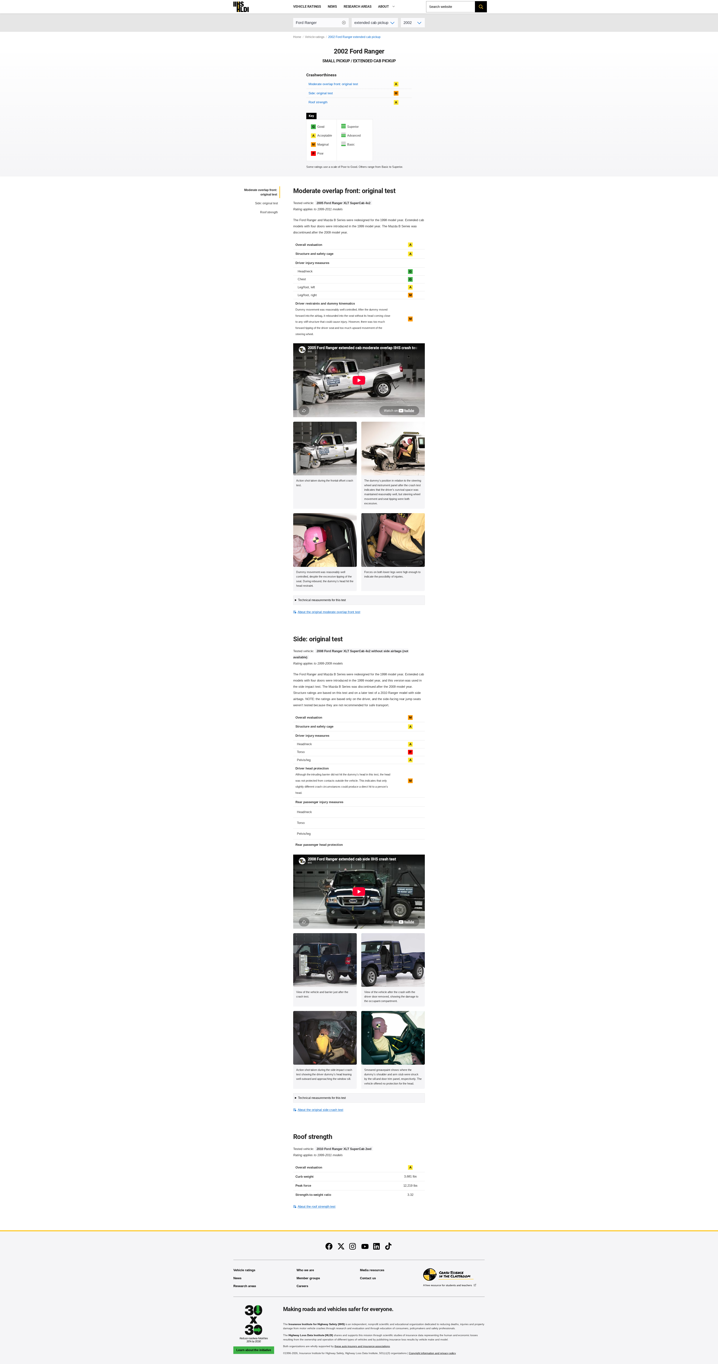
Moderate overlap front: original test (333, 84)
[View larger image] (325, 448)
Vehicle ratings (307, 6)
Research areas (358, 6)
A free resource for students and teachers (447, 1285)
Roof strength (318, 102)
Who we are (305, 1270)
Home (297, 37)
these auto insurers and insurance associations (362, 1346)
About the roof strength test (316, 1206)
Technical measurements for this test (322, 600)
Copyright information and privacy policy (432, 1353)
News (332, 6)
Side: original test (321, 93)
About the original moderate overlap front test (329, 612)
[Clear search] (344, 23)
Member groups (308, 1278)
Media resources (372, 1270)
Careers (302, 1286)
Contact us (368, 1278)
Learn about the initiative (253, 1350)
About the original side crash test (320, 1110)
